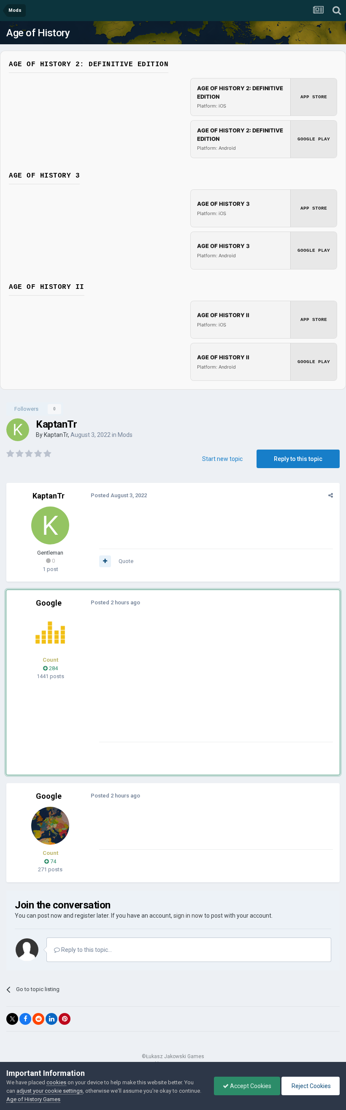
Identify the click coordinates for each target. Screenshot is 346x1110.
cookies (56, 1082)
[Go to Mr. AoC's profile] (50, 633)
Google (49, 602)
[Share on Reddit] (38, 1019)
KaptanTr (56, 434)
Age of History (38, 33)
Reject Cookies (310, 1086)
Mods (125, 434)
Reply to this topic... (86, 949)
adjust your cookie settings (49, 1091)
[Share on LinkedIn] (51, 1019)
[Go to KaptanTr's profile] (17, 429)
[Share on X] (12, 1019)
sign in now (188, 915)
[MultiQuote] (105, 561)
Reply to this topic (298, 458)
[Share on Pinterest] (64, 1019)
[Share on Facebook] (25, 1019)
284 (53, 668)
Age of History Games (33, 1099)
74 (52, 861)
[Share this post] (330, 495)
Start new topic (222, 458)
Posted (119, 495)
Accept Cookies (250, 1086)
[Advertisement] (198, 683)
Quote (126, 561)
